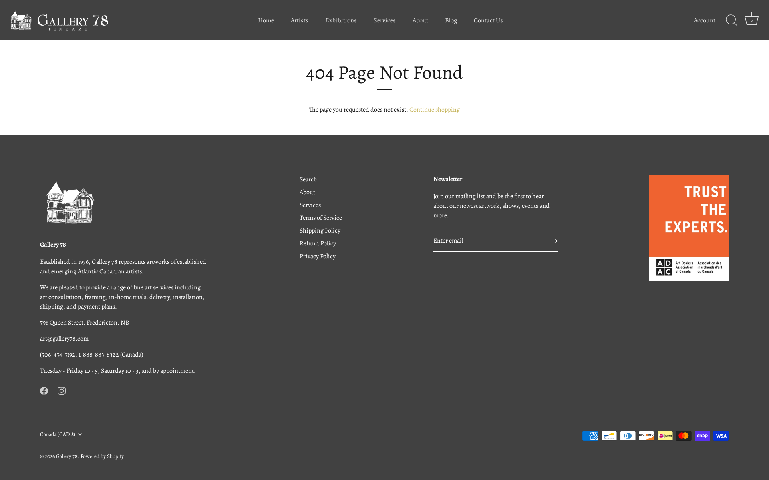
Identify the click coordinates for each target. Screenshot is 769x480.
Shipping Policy (320, 230)
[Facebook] (44, 390)
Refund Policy (318, 243)
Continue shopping (434, 109)
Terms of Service (321, 217)
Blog (451, 20)
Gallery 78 (67, 456)
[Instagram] (62, 390)
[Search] (731, 20)
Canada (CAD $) (57, 434)
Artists (299, 20)
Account (704, 20)
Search (308, 179)
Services (385, 20)
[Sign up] (554, 241)
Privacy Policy (318, 256)
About (420, 20)
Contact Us (488, 20)
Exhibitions (341, 20)
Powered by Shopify (102, 456)
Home (266, 20)
